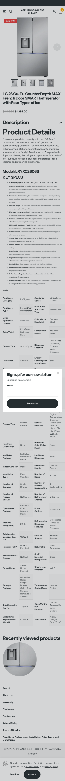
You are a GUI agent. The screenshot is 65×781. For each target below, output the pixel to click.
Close (58, 372)
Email (10, 385)
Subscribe (32, 403)
